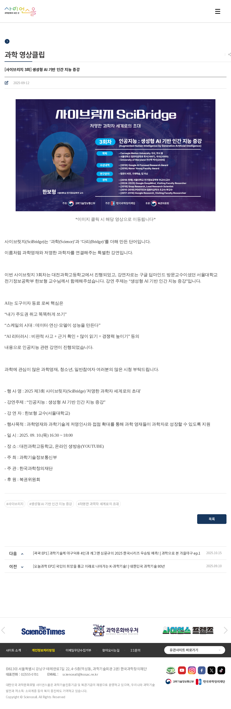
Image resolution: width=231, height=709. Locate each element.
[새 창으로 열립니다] (182, 668)
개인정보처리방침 (43, 650)
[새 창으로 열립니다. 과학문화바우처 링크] (115, 626)
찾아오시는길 (110, 650)
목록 (212, 518)
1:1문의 (135, 650)
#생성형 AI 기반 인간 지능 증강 (50, 503)
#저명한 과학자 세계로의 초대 (98, 503)
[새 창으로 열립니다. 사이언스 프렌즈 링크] (187, 629)
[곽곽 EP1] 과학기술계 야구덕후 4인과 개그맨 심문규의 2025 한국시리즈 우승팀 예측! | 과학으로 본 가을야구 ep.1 (116, 553)
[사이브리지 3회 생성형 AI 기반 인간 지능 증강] (115, 154)
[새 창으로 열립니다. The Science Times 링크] (43, 628)
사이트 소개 (13, 650)
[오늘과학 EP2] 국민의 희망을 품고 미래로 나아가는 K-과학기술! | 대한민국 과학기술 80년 (99, 566)
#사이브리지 (14, 503)
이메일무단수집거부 (78, 650)
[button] (3, 630)
